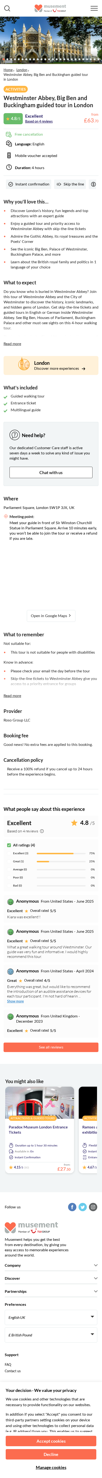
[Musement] (50, 8)
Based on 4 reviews (39, 121)
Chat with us (51, 472)
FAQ (8, 1365)
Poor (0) (18, 877)
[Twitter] (82, 1207)
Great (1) (18, 861)
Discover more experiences (57, 368)
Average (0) (20, 869)
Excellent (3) (20, 853)
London (21, 70)
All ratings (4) (24, 845)
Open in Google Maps (49, 616)
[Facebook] (71, 1207)
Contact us (13, 1371)
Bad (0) (17, 885)
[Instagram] (92, 1207)
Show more (15, 1001)
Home (8, 70)
